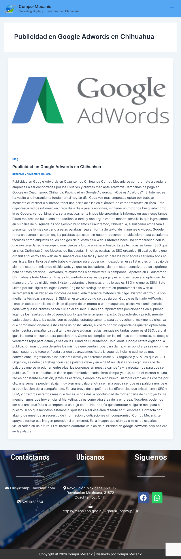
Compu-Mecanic (35, 6)
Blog (15, 159)
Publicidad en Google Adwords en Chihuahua (56, 166)
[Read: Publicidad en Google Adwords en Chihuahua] (90, 104)
